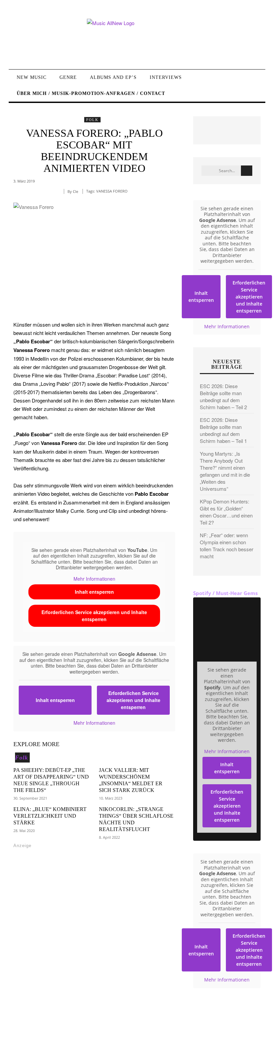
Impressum (216, 1025)
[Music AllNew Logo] (137, 39)
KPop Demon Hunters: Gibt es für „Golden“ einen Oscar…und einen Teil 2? (226, 512)
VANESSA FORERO (112, 191)
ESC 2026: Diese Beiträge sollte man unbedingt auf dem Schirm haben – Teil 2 (223, 396)
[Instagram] (49, 1022)
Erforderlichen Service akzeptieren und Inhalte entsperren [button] (94, 615)
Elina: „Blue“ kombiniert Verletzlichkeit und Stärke (50, 815)
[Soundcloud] (65, 1022)
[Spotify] (80, 1022)
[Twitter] (34, 1022)
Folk (92, 120)
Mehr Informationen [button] (94, 579)
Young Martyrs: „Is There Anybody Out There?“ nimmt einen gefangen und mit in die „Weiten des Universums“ (225, 471)
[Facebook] (19, 1022)
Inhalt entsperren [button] (94, 591)
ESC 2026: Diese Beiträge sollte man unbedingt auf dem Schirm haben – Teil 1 (223, 430)
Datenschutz (247, 1025)
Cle (75, 191)
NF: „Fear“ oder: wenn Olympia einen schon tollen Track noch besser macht (226, 546)
